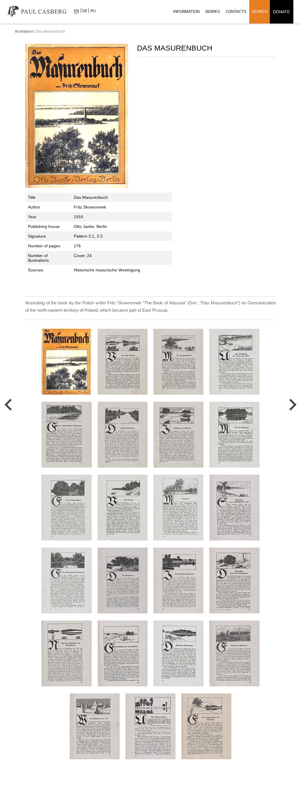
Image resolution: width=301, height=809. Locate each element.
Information (186, 11)
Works (212, 11)
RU (93, 11)
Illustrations (24, 31)
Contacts (236, 11)
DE (84, 11)
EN (76, 11)
